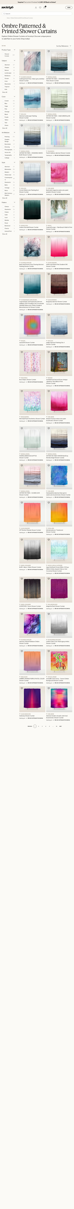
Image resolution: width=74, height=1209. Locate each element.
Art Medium (5, 132)
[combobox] (37, 13)
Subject (4, 61)
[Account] (36, 7)
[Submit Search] (4, 13)
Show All (4, 92)
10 (56, 726)
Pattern (4, 202)
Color (4, 97)
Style (3, 162)
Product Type (6, 50)
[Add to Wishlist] (22, 51)
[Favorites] (40, 7)
